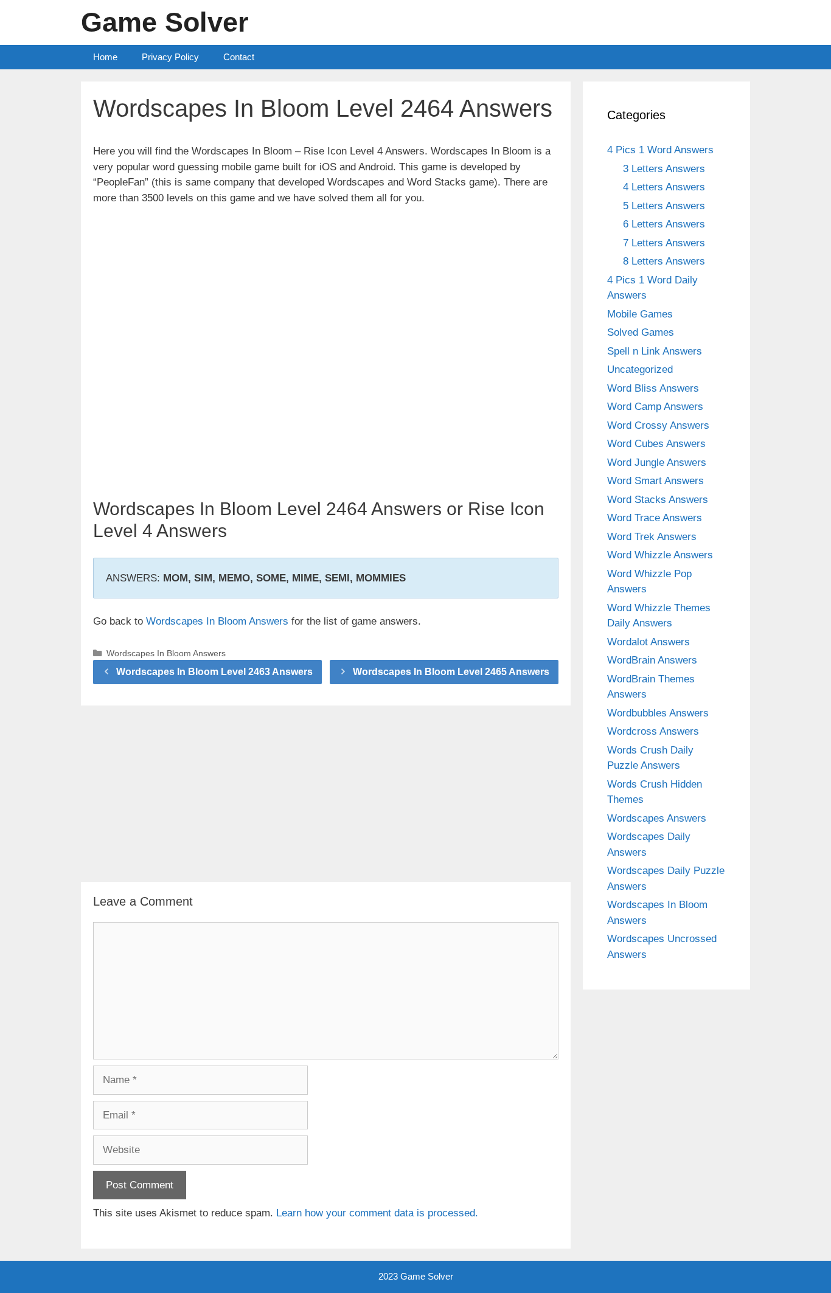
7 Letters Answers (664, 243)
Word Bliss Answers (653, 388)
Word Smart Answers (655, 481)
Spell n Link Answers (654, 351)
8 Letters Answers (664, 261)
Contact (238, 57)
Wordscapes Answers (656, 818)
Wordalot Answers (648, 642)
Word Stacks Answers (657, 499)
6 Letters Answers (664, 224)
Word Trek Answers (652, 537)
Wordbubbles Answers (658, 713)
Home (105, 57)
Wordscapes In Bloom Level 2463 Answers (214, 672)
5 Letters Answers (664, 206)
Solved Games (640, 332)
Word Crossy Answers (658, 425)
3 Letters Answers (664, 169)
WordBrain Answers (652, 660)
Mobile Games (640, 314)
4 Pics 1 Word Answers (660, 150)
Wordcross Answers (653, 731)
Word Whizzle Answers (660, 555)
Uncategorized (640, 369)
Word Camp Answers (655, 406)
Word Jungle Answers (656, 462)
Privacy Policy (170, 57)
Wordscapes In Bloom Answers (217, 621)
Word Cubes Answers (656, 443)
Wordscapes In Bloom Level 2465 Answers (451, 672)
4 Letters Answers (664, 187)
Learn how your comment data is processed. (377, 1213)
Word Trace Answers (654, 518)
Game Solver (165, 22)
